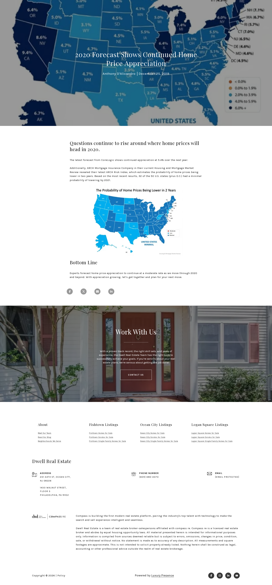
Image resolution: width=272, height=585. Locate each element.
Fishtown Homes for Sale (100, 433)
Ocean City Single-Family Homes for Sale (159, 441)
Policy (61, 575)
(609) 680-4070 (149, 477)
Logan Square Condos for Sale (205, 437)
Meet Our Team (44, 433)
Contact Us (136, 375)
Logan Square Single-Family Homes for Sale (211, 441)
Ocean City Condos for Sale (152, 437)
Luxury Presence (162, 575)
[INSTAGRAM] (220, 575)
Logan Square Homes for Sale (205, 433)
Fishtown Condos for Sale (101, 437)
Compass (197, 528)
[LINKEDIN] (228, 575)
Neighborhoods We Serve (49, 441)
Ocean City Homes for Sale (152, 433)
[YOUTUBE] (237, 575)
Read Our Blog (44, 437)
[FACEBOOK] (211, 575)
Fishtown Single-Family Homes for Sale (107, 441)
